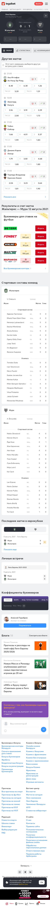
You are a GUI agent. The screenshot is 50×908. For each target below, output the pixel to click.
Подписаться (25, 625)
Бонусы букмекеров (11, 756)
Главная (5, 9)
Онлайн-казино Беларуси (33, 747)
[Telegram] (25, 872)
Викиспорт (7, 826)
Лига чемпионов (33, 798)
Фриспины (31, 770)
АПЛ (28, 807)
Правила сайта (33, 826)
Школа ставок (8, 823)
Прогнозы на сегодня (11, 798)
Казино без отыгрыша (36, 757)
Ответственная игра (35, 851)
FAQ (3, 833)
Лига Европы (27, 9)
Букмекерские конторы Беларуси (12, 747)
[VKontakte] (30, 872)
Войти (38, 4)
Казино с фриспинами (36, 754)
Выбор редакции (9, 829)
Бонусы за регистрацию (12, 766)
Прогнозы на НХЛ (10, 810)
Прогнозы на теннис (11, 804)
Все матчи (30, 791)
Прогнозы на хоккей (11, 801)
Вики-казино (32, 764)
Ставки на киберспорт (36, 810)
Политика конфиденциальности (36, 836)
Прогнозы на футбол (11, 795)
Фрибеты (6, 760)
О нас (28, 820)
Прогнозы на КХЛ (10, 807)
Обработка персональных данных (36, 846)
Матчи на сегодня (34, 795)
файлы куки (23, 884)
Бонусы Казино (33, 767)
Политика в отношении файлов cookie (36, 841)
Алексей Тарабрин (19, 618)
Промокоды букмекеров (7, 770)
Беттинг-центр (15, 9)
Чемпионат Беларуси (35, 804)
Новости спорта (9, 820)
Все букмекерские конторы (17, 268)
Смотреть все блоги (38, 635)
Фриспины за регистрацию (32, 774)
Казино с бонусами (35, 751)
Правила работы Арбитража (33, 855)
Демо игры (31, 779)
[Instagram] (20, 872)
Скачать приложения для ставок (11, 752)
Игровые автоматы (35, 782)
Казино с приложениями (37, 761)
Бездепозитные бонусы (12, 763)
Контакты (30, 823)
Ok (41, 882)
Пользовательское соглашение (34, 830)
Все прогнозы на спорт (12, 791)
